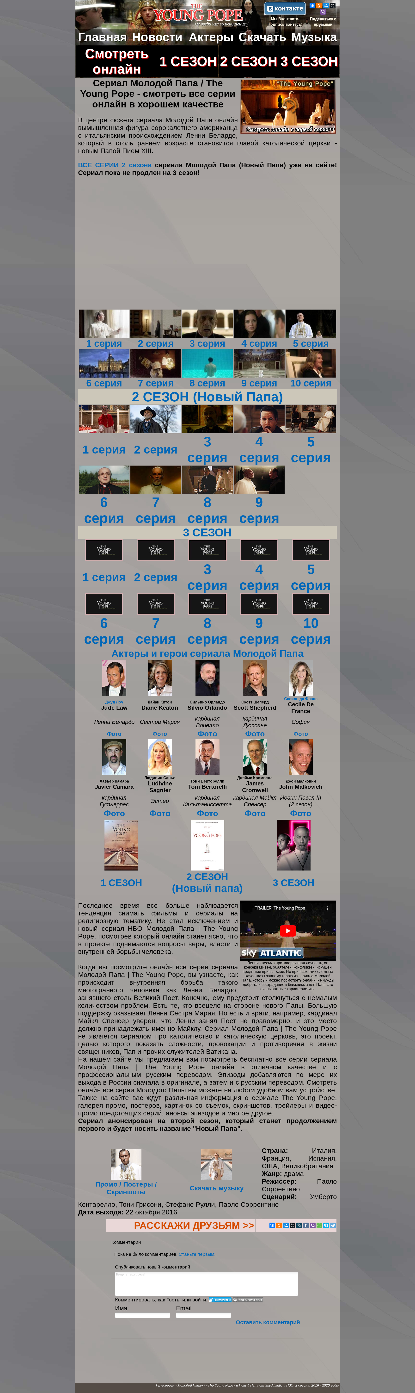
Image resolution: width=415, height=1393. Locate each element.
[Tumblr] (306, 1225)
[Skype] (326, 1225)
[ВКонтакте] (312, 5)
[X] (333, 5)
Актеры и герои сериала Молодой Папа (207, 653)
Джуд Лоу (114, 702)
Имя (121, 1308)
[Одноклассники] (319, 5)
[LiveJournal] (299, 1225)
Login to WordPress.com (247, 1299)
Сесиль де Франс (300, 699)
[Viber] (323, 12)
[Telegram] (333, 1225)
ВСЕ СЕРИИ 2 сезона (115, 165)
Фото (114, 734)
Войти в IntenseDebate (220, 1299)
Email (184, 1308)
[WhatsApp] (319, 1225)
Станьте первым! (197, 1254)
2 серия (155, 449)
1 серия (104, 449)
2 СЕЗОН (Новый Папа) (207, 396)
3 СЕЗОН (207, 532)
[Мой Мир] (326, 5)
